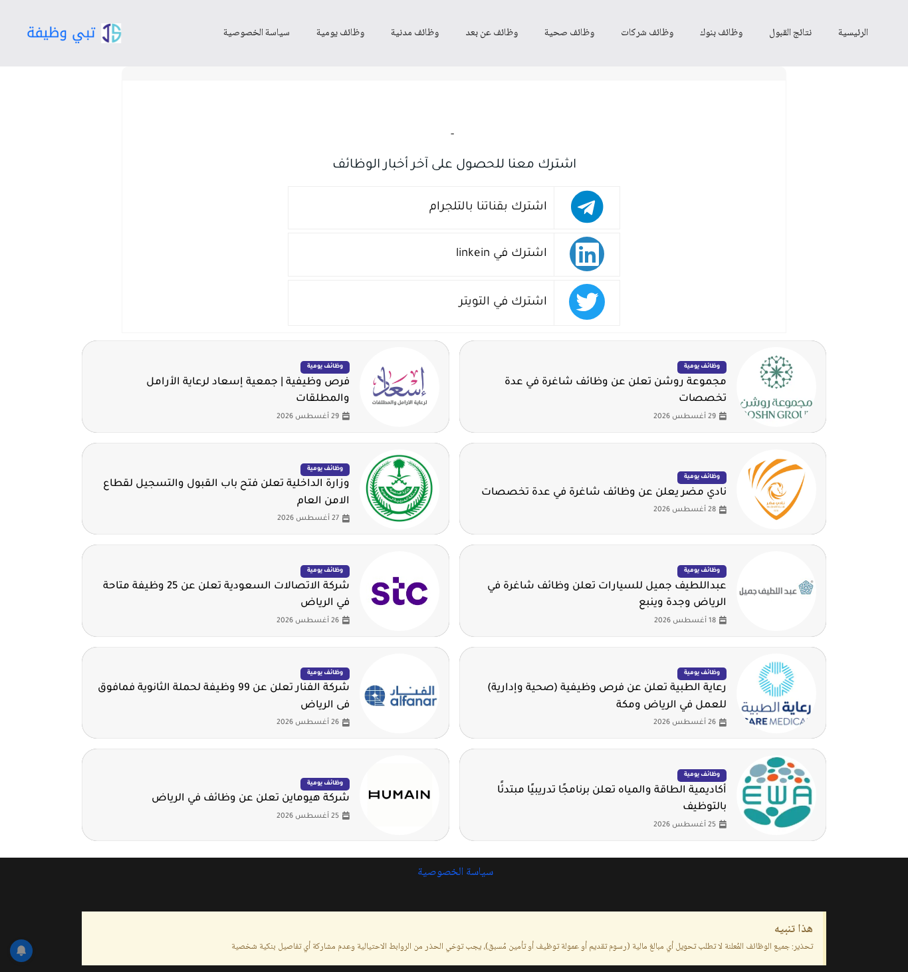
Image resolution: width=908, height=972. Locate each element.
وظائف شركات (647, 33)
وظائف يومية (340, 33)
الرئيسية (853, 33)
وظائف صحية (569, 33)
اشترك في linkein (501, 254)
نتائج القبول (790, 33)
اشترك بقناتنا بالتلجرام (488, 207)
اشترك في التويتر (503, 303)
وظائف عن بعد (491, 33)
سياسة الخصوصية (256, 33)
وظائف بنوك (721, 33)
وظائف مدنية (415, 33)
